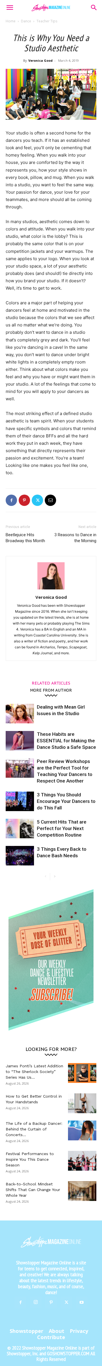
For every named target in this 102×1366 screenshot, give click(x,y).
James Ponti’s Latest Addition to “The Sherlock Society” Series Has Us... (34, 1071)
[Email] (50, 500)
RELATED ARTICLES (51, 683)
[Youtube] (81, 1302)
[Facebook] (11, 500)
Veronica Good (40, 60)
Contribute (51, 1337)
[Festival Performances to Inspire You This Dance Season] (82, 1161)
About (56, 1330)
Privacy (79, 1330)
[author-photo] (51, 589)
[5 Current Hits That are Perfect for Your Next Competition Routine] (20, 828)
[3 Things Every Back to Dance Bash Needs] (20, 855)
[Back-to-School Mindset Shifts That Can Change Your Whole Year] (82, 1191)
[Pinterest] (24, 500)
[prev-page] (45, 876)
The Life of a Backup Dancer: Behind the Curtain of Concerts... (34, 1129)
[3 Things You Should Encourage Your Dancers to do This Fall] (20, 801)
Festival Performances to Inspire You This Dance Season (30, 1159)
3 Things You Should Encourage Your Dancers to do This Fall (66, 801)
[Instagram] (35, 1302)
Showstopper (26, 1330)
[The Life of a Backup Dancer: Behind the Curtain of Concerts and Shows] (82, 1130)
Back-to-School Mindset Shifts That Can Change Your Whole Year (33, 1190)
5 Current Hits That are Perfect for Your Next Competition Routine (61, 828)
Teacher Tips (47, 21)
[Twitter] (37, 500)
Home (11, 21)
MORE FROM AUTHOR (51, 690)
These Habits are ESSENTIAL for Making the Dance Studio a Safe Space (66, 740)
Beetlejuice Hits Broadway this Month (25, 537)
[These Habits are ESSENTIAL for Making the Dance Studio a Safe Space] (20, 741)
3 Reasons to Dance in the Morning (75, 537)
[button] (10, 7)
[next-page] (54, 876)
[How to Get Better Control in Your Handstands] (82, 1103)
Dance (26, 21)
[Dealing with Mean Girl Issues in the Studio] (20, 713)
